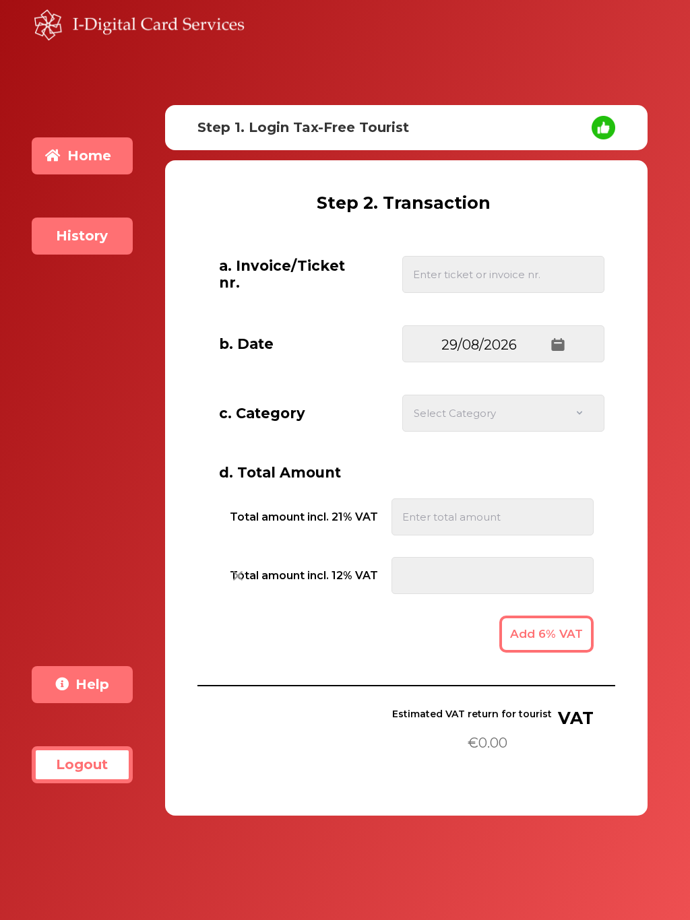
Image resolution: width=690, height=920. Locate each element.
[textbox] (503, 345)
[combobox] (503, 413)
